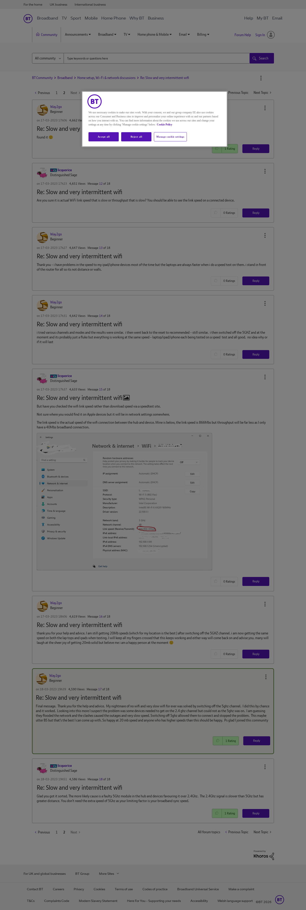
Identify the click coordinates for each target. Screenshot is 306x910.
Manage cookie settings (170, 136)
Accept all (104, 136)
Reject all (136, 136)
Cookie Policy (164, 124)
